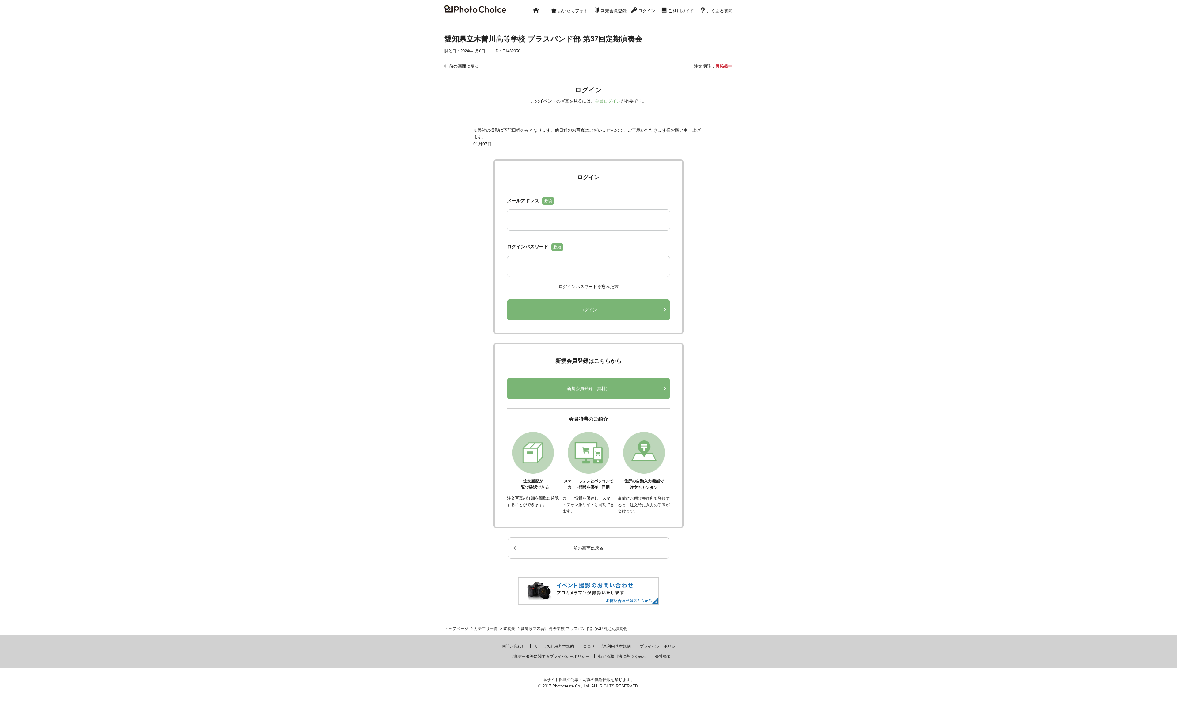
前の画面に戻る (464, 66)
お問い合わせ (513, 646)
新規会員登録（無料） (588, 388)
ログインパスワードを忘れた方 (588, 286)
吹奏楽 (509, 628)
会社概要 (663, 656)
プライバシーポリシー (660, 646)
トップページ (456, 628)
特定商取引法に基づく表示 (622, 656)
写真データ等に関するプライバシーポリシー (549, 656)
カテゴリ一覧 (486, 628)
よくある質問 (720, 10)
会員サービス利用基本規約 (607, 646)
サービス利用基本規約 (554, 646)
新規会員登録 (614, 10)
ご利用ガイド (681, 10)
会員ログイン (608, 101)
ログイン (646, 10)
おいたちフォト (573, 10)
